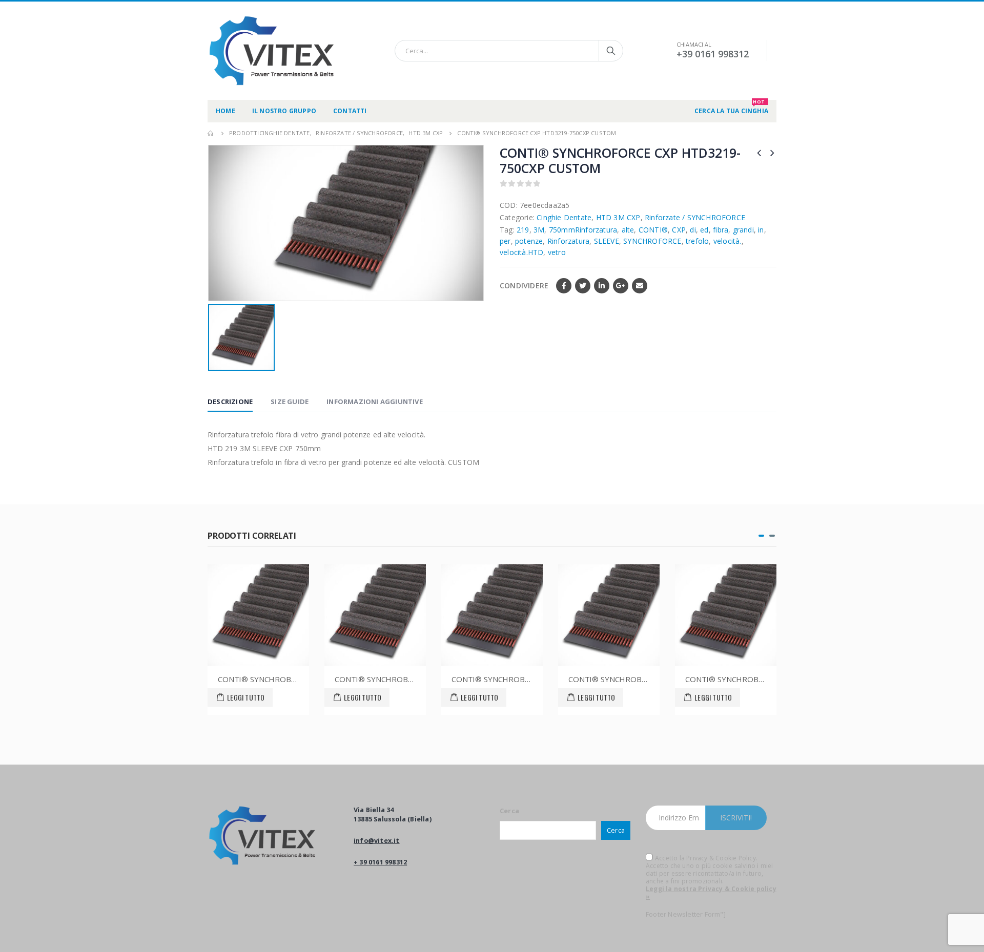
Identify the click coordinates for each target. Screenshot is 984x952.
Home (225, 111)
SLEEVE (606, 241)
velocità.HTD (521, 252)
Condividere (524, 285)
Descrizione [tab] (230, 401)
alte (628, 230)
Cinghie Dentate (564, 217)
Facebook (563, 285)
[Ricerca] (611, 50)
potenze (529, 241)
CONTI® (653, 230)
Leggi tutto (245, 697)
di (692, 230)
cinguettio (582, 285)
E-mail (639, 285)
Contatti (350, 111)
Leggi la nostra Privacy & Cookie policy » (711, 892)
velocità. (727, 241)
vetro (557, 252)
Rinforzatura (568, 241)
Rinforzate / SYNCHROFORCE (695, 217)
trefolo (697, 241)
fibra (720, 230)
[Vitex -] (272, 50)
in (761, 230)
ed (704, 230)
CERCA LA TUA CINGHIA (731, 107)
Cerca (509, 811)
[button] (761, 535)
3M (539, 230)
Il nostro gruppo (284, 111)
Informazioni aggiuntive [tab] (374, 401)
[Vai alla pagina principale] (211, 133)
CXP (679, 230)
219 (523, 230)
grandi (743, 230)
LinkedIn (601, 285)
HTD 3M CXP (618, 217)
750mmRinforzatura (583, 230)
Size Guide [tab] (290, 401)
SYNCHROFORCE (652, 241)
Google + (620, 285)
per (505, 241)
